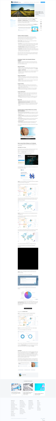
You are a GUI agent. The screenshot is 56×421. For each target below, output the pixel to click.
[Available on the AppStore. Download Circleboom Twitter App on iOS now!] (43, 420)
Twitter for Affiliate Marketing (38, 391)
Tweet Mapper (20, 147)
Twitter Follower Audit (22, 401)
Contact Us (38, 401)
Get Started (42, 2)
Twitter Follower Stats (30, 401)
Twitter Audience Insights (22, 411)
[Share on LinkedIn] (41, 26)
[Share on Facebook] (41, 23)
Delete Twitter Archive (13, 413)
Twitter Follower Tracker (22, 410)
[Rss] (44, 418)
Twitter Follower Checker (22, 402)
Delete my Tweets (12, 414)
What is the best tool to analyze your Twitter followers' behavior (16, 393)
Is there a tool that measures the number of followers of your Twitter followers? (27, 393)
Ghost (26, 418)
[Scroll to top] (41, 19)
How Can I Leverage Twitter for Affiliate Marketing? (39, 394)
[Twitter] (41, 418)
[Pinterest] (43, 418)
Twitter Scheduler (12, 401)
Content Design (12, 402)
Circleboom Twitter (24, 311)
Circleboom (19, 61)
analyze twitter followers (15, 391)
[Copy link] (41, 30)
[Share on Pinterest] (41, 25)
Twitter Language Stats (30, 402)
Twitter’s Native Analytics (13, 20)
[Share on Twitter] (41, 21)
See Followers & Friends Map (28, 308)
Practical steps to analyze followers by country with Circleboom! (12, 24)
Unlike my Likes (12, 412)
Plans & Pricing (38, 402)
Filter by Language (21, 413)
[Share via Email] (41, 28)
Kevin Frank (24, 374)
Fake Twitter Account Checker (22, 412)
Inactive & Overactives (22, 409)
